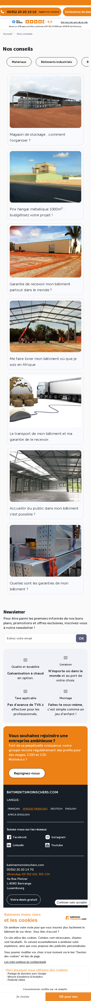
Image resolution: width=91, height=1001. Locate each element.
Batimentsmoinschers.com (32, 792)
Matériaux (19, 62)
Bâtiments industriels (56, 62)
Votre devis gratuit (23, 899)
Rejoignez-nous (27, 773)
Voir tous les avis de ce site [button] (74, 22)
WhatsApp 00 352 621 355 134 (28, 874)
